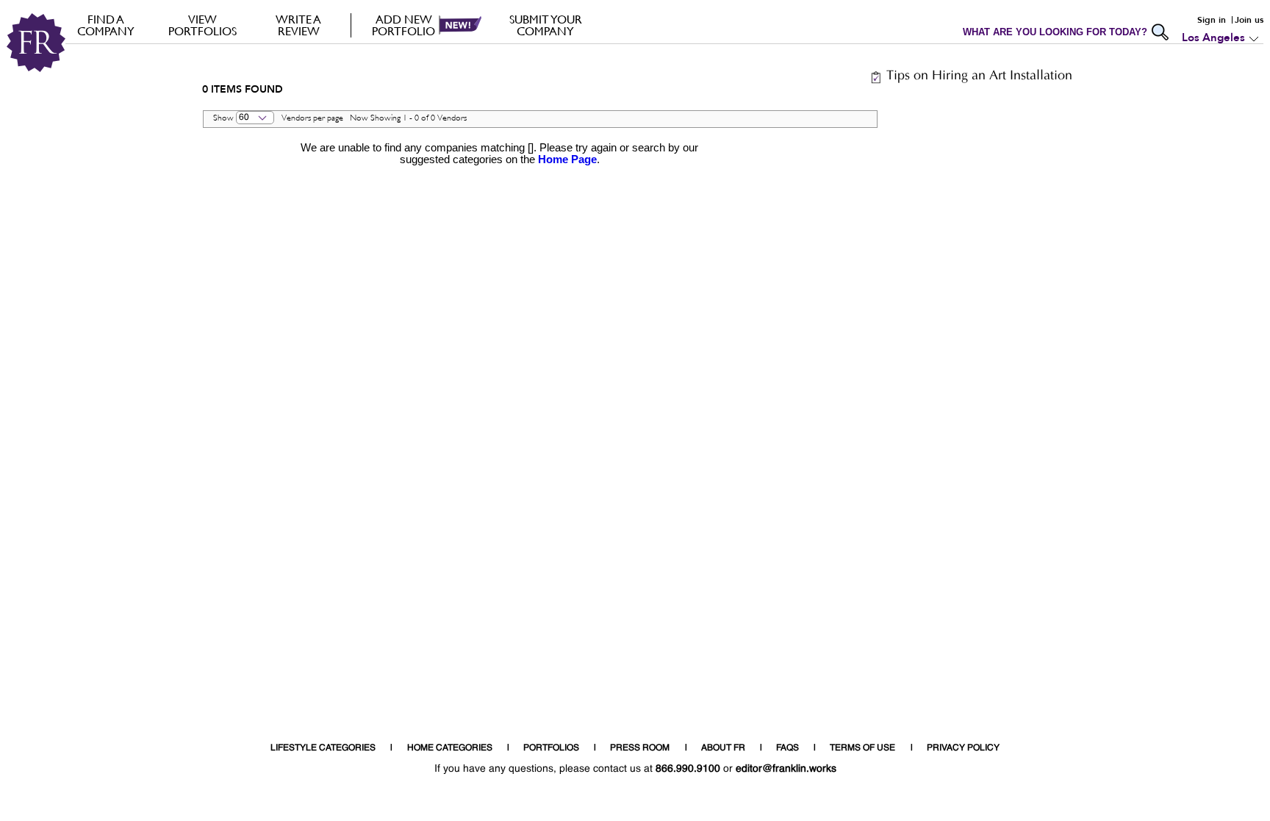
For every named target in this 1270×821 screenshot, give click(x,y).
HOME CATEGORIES (449, 748)
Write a (298, 24)
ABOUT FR (723, 748)
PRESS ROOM (640, 748)
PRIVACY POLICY (963, 748)
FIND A (105, 24)
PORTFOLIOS (551, 748)
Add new (403, 24)
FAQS (787, 748)
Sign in (1211, 20)
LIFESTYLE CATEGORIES (323, 748)
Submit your (545, 24)
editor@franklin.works (786, 769)
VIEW (202, 24)
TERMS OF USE (862, 748)
